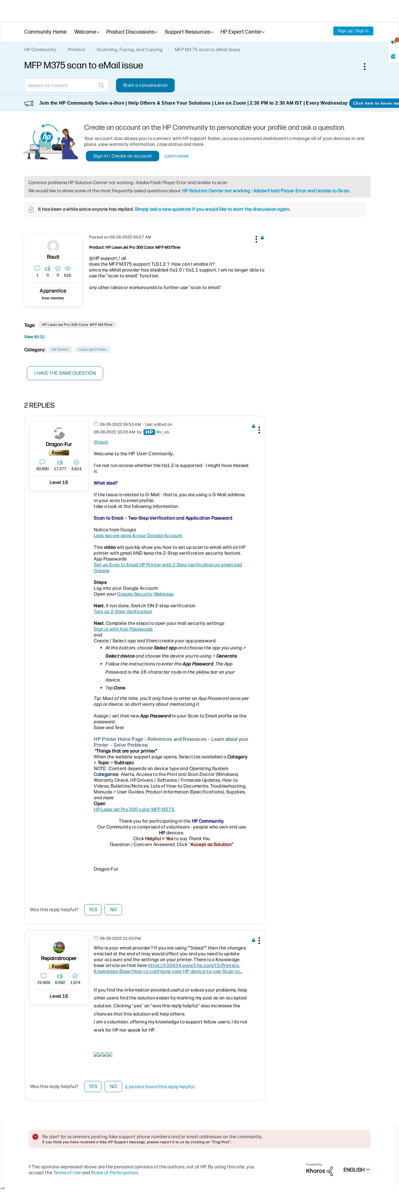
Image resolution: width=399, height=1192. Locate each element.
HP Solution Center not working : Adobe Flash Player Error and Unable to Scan (265, 190)
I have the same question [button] (65, 373)
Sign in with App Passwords (123, 629)
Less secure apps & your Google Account (138, 535)
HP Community (40, 49)
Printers (76, 49)
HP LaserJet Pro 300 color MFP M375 (134, 809)
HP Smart (60, 349)
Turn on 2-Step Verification (123, 611)
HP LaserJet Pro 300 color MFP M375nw (77, 325)
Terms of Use (67, 1172)
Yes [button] (93, 909)
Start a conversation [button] (145, 85)
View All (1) (34, 336)
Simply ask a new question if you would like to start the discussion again (212, 209)
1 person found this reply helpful (160, 1086)
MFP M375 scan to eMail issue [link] (207, 49)
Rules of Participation (114, 1172)
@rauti (101, 442)
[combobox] (66, 85)
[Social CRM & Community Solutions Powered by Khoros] (319, 1169)
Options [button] (368, 66)
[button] (255, 238)
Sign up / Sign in (353, 30)
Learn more (177, 156)
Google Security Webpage (145, 594)
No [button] (113, 909)
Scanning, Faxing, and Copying (130, 49)
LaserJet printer (93, 349)
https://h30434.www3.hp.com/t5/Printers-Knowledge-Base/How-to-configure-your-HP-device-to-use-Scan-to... (168, 968)
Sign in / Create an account (122, 156)
